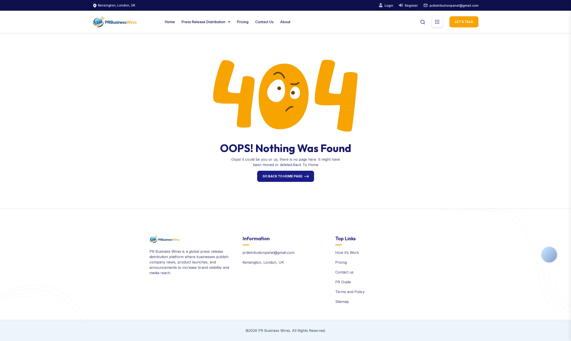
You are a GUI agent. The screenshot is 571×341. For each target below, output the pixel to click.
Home (170, 22)
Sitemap (342, 301)
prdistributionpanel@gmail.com (454, 5)
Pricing (242, 22)
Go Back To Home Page (282, 176)
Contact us (344, 272)
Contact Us (264, 22)
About (285, 22)
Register (411, 5)
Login (388, 5)
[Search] (422, 21)
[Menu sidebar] (437, 21)
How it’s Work (347, 252)
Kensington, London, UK (116, 5)
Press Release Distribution (204, 22)
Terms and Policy (350, 292)
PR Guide (343, 282)
